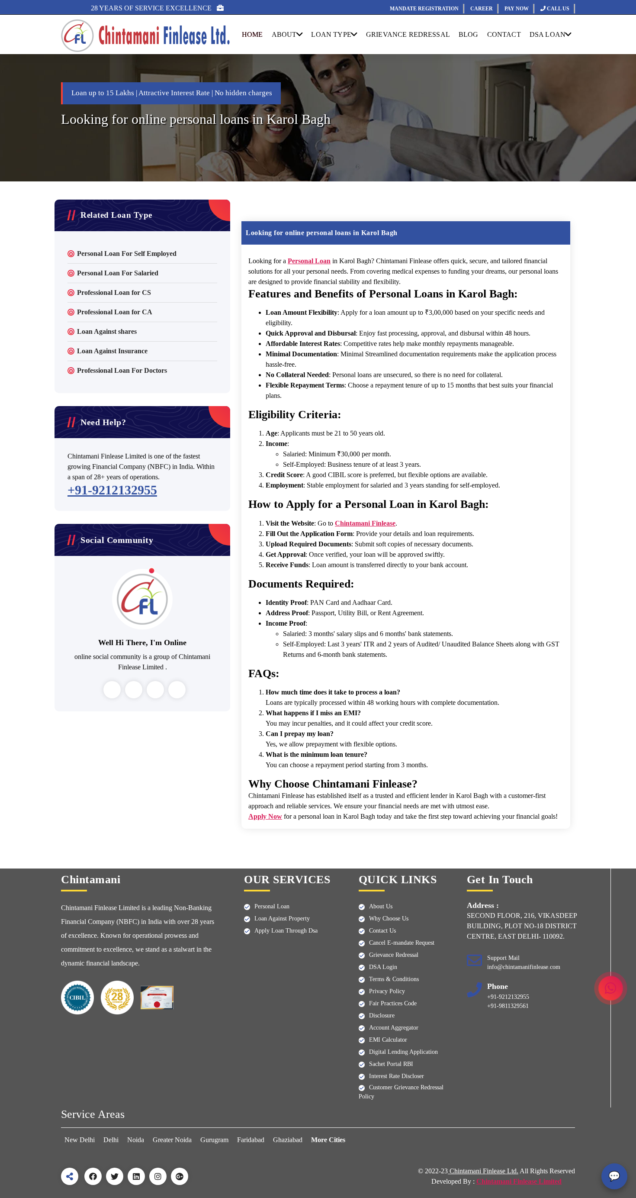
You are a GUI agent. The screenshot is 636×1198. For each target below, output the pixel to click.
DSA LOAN (547, 34)
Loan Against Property (282, 918)
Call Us (557, 9)
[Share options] (69, 1176)
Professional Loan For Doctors (122, 370)
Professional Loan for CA (114, 312)
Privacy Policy (387, 991)
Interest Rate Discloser (396, 1076)
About (284, 34)
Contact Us (382, 930)
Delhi (111, 1139)
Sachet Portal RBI (391, 1064)
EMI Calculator (388, 1040)
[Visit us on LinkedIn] (136, 1176)
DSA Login (383, 967)
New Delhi (80, 1139)
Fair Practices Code (393, 1003)
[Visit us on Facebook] (93, 1176)
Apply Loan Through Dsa (286, 930)
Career (481, 9)
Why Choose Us (388, 918)
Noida (135, 1139)
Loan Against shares (107, 331)
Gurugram (214, 1139)
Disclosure (382, 1015)
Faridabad (250, 1139)
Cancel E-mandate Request (401, 943)
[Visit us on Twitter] (114, 1176)
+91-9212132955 (112, 490)
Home (252, 34)
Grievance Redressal (393, 955)
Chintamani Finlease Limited (519, 1181)
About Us (380, 906)
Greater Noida (172, 1139)
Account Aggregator (393, 1027)
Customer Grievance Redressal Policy (401, 1092)
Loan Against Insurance (112, 351)
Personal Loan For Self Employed (127, 253)
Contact (504, 34)
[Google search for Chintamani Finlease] (179, 1176)
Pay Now (516, 9)
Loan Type (331, 34)
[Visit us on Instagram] (158, 1176)
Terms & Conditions (394, 979)
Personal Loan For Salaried (117, 273)
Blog (469, 34)
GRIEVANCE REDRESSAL (408, 34)
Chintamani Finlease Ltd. (483, 1171)
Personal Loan (271, 906)
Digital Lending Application (403, 1052)
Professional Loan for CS (114, 292)
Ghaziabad (287, 1139)
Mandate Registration (424, 9)
